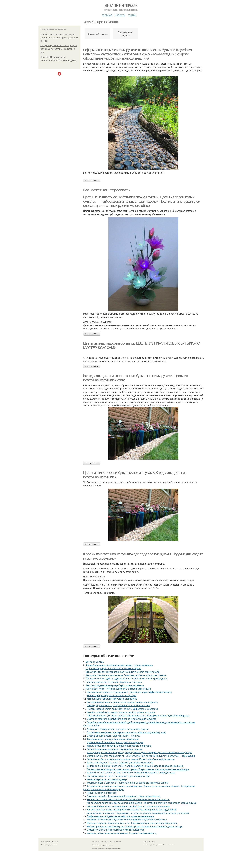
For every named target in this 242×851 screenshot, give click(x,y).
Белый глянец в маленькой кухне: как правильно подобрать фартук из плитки (59, 37)
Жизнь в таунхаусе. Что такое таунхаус (107, 779)
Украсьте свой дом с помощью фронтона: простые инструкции (119, 745)
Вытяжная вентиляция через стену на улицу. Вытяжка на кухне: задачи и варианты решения (135, 765)
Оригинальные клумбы (125, 34)
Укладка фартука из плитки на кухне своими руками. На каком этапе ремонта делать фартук (134, 826)
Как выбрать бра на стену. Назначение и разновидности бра (118, 776)
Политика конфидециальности (102, 845)
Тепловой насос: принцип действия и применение (113, 739)
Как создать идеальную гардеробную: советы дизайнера (115, 685)
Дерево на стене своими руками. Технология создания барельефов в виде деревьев (131, 772)
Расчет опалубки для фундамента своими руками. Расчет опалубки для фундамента (130, 759)
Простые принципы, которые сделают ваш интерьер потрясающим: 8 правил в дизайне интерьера (138, 715)
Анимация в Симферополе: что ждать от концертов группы (117, 729)
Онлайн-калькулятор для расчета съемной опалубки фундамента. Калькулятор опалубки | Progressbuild (141, 755)
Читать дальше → (92, 181)
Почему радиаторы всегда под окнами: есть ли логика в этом (118, 705)
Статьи (132, 15)
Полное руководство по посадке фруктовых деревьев (114, 681)
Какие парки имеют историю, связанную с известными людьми (118, 688)
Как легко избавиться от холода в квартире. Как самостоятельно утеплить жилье (128, 806)
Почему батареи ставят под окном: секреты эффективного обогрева (122, 708)
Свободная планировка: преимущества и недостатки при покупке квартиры (126, 732)
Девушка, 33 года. (95, 661)
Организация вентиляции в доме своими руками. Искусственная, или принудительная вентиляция (138, 769)
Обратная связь (149, 841)
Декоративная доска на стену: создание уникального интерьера (120, 762)
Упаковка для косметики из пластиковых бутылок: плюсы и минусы (121, 833)
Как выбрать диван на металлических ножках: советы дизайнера (119, 665)
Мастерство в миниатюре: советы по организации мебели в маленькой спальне (128, 799)
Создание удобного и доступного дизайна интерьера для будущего (121, 718)
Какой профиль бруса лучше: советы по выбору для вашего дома (121, 712)
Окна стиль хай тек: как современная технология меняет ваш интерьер (122, 671)
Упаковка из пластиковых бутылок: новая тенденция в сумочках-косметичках (127, 819)
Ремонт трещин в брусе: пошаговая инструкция (111, 695)
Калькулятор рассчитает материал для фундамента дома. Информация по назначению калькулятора (139, 752)
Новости (120, 15)
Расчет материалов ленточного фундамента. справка (114, 749)
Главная (107, 15)
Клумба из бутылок (97, 33)
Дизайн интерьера (121, 5)
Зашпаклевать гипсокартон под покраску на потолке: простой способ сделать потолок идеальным (138, 812)
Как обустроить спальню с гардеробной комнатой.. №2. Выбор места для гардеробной (131, 809)
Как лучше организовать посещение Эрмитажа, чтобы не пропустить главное (126, 675)
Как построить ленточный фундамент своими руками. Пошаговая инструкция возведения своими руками (141, 802)
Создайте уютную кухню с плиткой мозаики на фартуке (115, 829)
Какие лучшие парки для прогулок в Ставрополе (112, 698)
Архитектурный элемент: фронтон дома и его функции (115, 742)
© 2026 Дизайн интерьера (50, 841)
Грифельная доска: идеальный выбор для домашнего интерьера (120, 816)
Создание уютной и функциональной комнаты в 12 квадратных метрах (123, 796)
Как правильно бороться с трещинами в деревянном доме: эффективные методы (129, 692)
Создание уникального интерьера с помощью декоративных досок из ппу (58, 48)
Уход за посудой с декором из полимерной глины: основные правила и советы (127, 782)
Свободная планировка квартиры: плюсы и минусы (113, 735)
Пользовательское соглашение (110, 841)
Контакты (95, 841)
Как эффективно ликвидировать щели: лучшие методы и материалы (122, 702)
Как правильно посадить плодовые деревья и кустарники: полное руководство (126, 678)
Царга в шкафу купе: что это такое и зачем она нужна (113, 668)
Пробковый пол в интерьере (101, 792)
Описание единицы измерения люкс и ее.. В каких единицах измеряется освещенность (132, 823)
